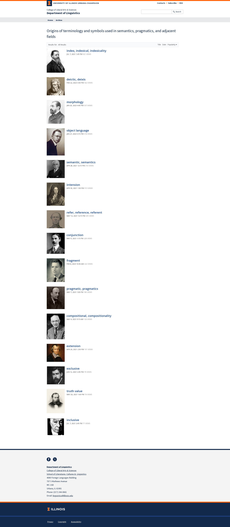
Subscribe (172, 3)
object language (78, 130)
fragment (73, 260)
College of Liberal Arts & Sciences (61, 10)
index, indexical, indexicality (86, 51)
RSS (181, 3)
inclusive (73, 420)
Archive (59, 20)
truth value (74, 391)
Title (159, 44)
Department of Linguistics (63, 13)
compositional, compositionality (89, 316)
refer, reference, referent (84, 212)
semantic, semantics (81, 162)
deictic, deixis (76, 79)
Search (178, 11)
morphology (75, 102)
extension (73, 346)
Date (164, 44)
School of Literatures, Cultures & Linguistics (66, 474)
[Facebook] (48, 459)
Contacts (161, 3)
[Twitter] (55, 459)
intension (73, 185)
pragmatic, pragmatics (82, 289)
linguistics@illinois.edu (63, 495)
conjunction (75, 235)
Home (50, 20)
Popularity (172, 44)
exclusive (73, 368)
